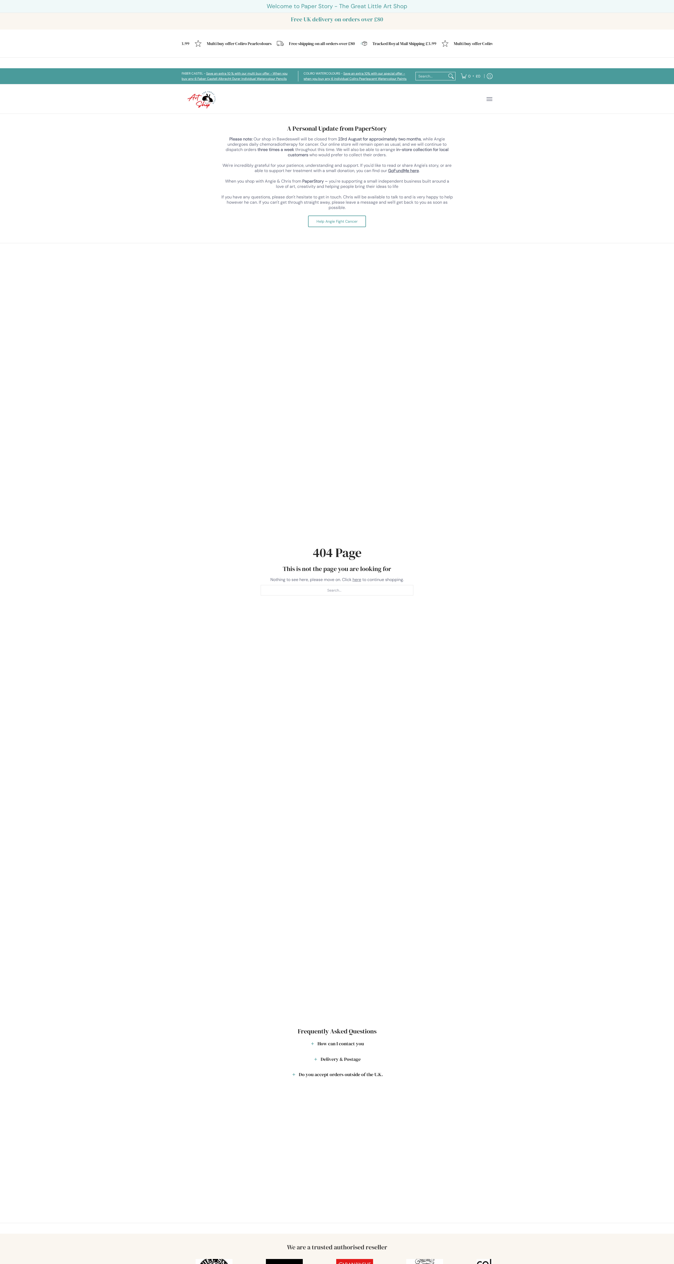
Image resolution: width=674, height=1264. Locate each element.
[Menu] (489, 99)
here (357, 579)
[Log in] (489, 76)
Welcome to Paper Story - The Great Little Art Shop (337, 6)
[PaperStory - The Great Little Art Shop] (203, 99)
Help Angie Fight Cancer (337, 221)
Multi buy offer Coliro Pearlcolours (225, 43)
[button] (337, 1044)
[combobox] (431, 76)
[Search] (451, 76)
